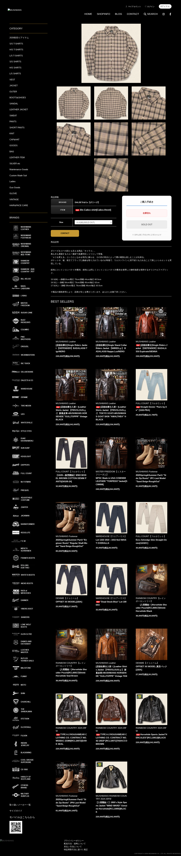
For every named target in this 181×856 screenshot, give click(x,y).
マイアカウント (134, 6)
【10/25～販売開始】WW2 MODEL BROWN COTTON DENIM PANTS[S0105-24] (71, 478)
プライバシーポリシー (74, 841)
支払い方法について (73, 846)
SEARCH (152, 14)
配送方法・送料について (75, 843)
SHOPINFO (103, 14)
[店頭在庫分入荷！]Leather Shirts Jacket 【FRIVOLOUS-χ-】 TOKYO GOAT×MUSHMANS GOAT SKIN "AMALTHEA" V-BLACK (111, 413)
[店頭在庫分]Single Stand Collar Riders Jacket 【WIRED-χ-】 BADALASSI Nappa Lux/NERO (111, 348)
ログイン (151, 6)
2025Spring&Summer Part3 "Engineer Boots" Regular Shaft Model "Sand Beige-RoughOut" (71, 543)
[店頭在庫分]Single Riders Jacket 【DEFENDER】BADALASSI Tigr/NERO (71, 348)
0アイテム (165, 6)
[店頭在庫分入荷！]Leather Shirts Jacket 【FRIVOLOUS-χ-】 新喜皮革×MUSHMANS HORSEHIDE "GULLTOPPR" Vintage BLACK (71, 413)
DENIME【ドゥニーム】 (67, 598)
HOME (88, 14)
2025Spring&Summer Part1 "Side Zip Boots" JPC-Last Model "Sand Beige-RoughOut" (151, 478)
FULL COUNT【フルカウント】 (151, 403)
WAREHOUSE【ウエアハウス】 (111, 536)
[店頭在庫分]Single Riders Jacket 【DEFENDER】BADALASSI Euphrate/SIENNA (151, 348)
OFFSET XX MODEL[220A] (69, 602)
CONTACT (133, 14)
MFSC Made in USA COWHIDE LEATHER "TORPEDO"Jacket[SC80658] (111, 481)
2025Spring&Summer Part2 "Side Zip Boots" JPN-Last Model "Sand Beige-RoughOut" (71, 802)
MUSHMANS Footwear (147, 471)
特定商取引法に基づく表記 (76, 849)
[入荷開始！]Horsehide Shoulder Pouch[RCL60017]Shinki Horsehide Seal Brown (71, 672)
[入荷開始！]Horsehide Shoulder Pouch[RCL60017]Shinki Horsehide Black (151, 607)
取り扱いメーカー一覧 (20, 805)
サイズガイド (15, 810)
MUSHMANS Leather (66, 341)
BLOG (118, 14)
